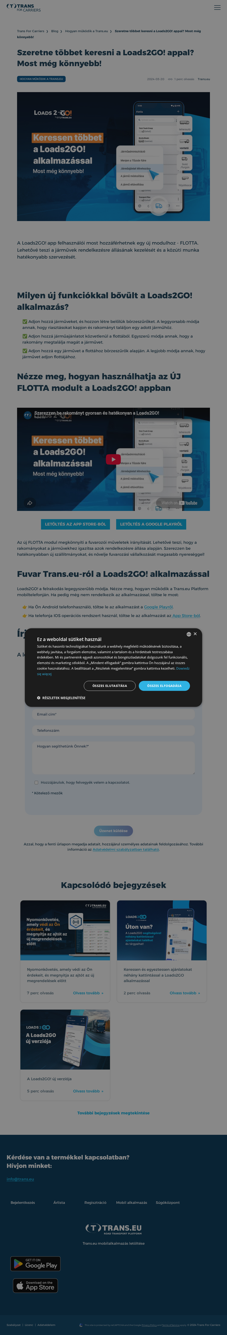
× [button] (195, 634)
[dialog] (113, 667)
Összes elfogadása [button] (164, 686)
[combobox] (189, 634)
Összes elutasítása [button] (109, 686)
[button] (61, 697)
